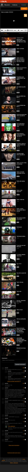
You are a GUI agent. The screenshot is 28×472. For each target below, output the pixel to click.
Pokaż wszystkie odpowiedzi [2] (14, 381)
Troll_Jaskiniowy (11, 426)
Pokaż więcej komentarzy (14, 445)
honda (5, 33)
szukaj (24, 8)
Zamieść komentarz (20, 364)
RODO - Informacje (14, 462)
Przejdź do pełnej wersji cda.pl (14, 452)
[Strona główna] (4, 1)
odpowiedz (19, 369)
